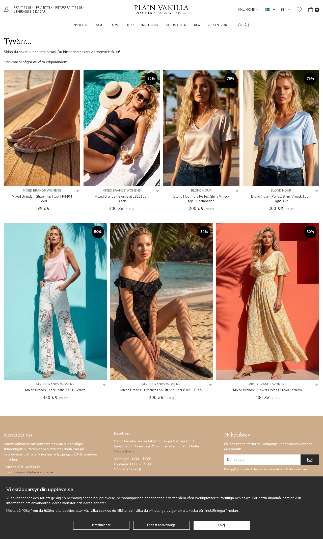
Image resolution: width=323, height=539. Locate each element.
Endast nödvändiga (161, 525)
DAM (98, 25)
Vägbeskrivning (126, 451)
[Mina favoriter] (299, 9)
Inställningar (101, 525)
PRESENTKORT (218, 25)
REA (197, 25)
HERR (130, 25)
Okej (221, 525)
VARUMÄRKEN (176, 25)
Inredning (149, 25)
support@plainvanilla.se (33, 472)
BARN (114, 25)
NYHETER (80, 25)
